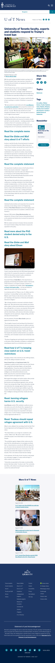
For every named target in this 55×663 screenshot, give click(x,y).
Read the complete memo (17, 131)
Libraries (19, 609)
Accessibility (31, 588)
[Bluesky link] (34, 650)
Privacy (30, 591)
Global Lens (39, 92)
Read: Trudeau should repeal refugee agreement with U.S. (18, 420)
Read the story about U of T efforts (16, 138)
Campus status (45, 583)
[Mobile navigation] (52, 5)
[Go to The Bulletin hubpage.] (41, 127)
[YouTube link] (20, 650)
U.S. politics (40, 103)
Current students (9, 586)
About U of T (20, 586)
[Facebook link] (46, 19)
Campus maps (43, 596)
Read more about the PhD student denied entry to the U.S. (18, 234)
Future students (8, 583)
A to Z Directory (20, 614)
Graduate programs (21, 599)
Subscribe (43, 144)
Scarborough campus (43, 592)
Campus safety (43, 599)
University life (20, 606)
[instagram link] (49, 19)
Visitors (6, 596)
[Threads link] (39, 650)
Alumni (6, 588)
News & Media (20, 583)
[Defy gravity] (27, 571)
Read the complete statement (19, 163)
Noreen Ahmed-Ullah (11, 76)
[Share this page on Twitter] (38, 82)
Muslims (42, 106)
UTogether (19, 612)
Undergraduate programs (20, 595)
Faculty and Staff (9, 591)
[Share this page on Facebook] (41, 82)
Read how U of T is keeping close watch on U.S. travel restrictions (17, 350)
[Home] (8, 5)
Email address (41, 136)
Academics (19, 591)
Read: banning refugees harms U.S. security (16, 399)
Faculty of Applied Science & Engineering (43, 112)
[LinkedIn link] (25, 650)
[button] (49, 5)
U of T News (14, 19)
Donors (6, 594)
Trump (38, 106)
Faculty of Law (40, 108)
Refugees (47, 106)
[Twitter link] (43, 19)
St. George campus (44, 586)
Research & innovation (19, 603)
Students (47, 104)
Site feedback (32, 594)
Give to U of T (20, 588)
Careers (30, 586)
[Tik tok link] (30, 650)
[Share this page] (45, 82)
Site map (31, 596)
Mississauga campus (45, 588)
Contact (30, 583)
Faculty (43, 104)
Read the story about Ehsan (16, 244)
